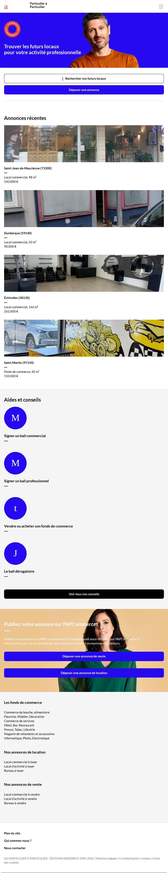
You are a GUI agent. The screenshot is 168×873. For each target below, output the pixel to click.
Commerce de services (19, 721)
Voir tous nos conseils (84, 594)
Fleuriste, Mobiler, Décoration (24, 716)
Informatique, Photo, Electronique (26, 738)
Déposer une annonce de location (84, 673)
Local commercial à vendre (22, 794)
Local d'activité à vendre (20, 799)
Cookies (145, 858)
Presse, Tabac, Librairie (19, 729)
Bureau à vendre (15, 803)
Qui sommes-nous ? (17, 840)
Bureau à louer (14, 770)
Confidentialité (128, 858)
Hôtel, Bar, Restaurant (19, 725)
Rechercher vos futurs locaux (85, 78)
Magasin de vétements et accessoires (29, 734)
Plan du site (12, 833)
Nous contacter (15, 848)
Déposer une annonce (84, 90)
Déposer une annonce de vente (84, 656)
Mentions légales (106, 858)
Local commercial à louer (20, 762)
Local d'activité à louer (19, 766)
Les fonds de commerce (23, 702)
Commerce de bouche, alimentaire (27, 712)
